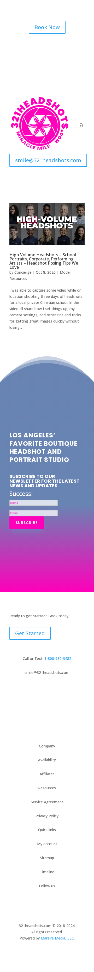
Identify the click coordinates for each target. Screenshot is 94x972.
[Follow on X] (57, 46)
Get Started (30, 633)
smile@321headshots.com (48, 160)
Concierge (23, 272)
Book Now (47, 27)
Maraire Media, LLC (57, 938)
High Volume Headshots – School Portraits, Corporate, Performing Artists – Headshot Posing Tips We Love (43, 261)
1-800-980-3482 (57, 658)
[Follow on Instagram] (47, 46)
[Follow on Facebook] (36, 46)
